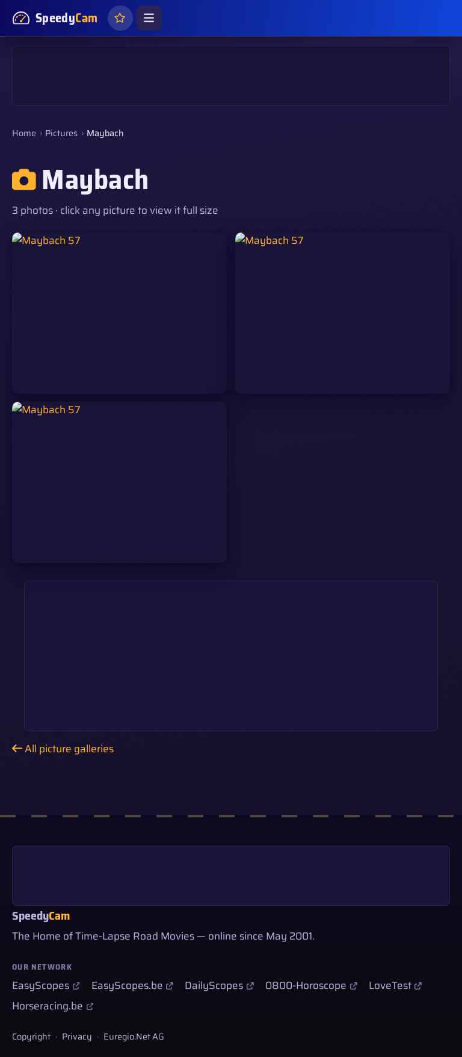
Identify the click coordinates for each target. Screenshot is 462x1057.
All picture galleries (68, 748)
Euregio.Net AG (133, 1036)
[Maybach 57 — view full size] (119, 313)
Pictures (61, 133)
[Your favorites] (120, 18)
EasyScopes (40, 985)
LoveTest (390, 985)
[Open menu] (149, 18)
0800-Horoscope (305, 985)
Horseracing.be (47, 1006)
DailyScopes (214, 985)
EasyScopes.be (127, 985)
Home (24, 133)
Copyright (31, 1036)
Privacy (77, 1036)
